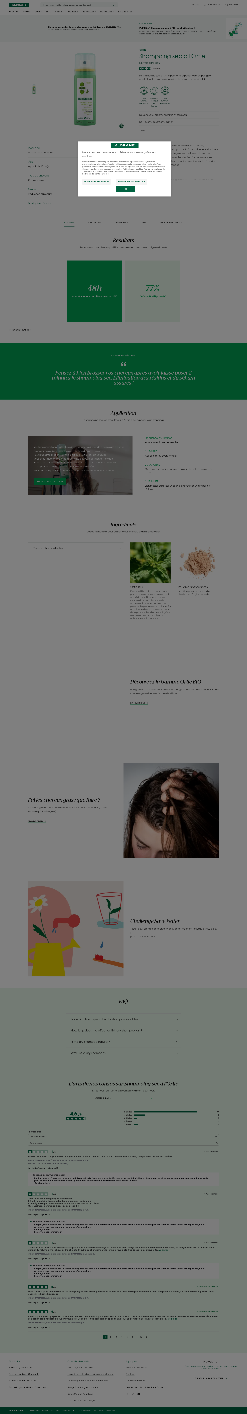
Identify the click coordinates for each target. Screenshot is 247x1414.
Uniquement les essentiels (131, 181)
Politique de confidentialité (95, 174)
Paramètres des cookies (96, 181)
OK (125, 189)
